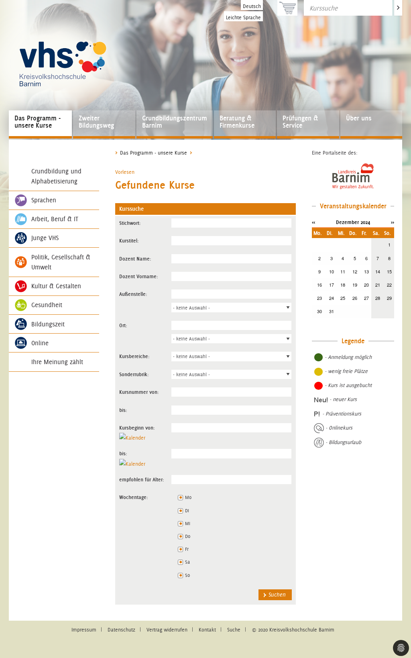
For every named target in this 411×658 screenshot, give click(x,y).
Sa (187, 562)
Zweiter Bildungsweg (96, 121)
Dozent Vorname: (138, 276)
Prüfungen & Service (300, 121)
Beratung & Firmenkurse (237, 121)
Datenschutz (121, 630)
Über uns (359, 118)
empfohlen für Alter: (141, 479)
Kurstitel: (129, 240)
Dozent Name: (135, 258)
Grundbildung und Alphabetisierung (56, 176)
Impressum (83, 630)
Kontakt (207, 630)
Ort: (123, 325)
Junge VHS (45, 238)
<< (313, 222)
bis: (123, 410)
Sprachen (43, 200)
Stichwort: (130, 223)
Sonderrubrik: (134, 374)
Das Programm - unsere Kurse (37, 121)
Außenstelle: (133, 294)
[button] (124, 172)
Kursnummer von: (139, 392)
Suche (233, 630)
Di (187, 510)
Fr (187, 549)
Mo (188, 497)
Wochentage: (133, 497)
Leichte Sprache (243, 17)
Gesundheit (46, 305)
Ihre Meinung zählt (57, 362)
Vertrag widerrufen (166, 630)
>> (392, 222)
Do (187, 536)
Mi (187, 523)
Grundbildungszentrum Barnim (174, 121)
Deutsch (252, 6)
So (187, 575)
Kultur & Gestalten (56, 286)
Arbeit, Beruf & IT (54, 219)
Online (40, 343)
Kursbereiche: (134, 356)
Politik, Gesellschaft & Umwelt (60, 262)
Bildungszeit (48, 324)
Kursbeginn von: (137, 427)
